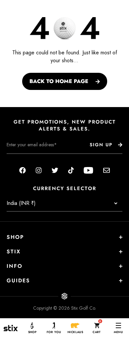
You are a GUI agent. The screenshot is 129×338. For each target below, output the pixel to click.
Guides (18, 280)
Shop (15, 237)
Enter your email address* (27, 158)
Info (14, 266)
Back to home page (58, 81)
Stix (14, 251)
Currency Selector (64, 188)
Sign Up (101, 144)
